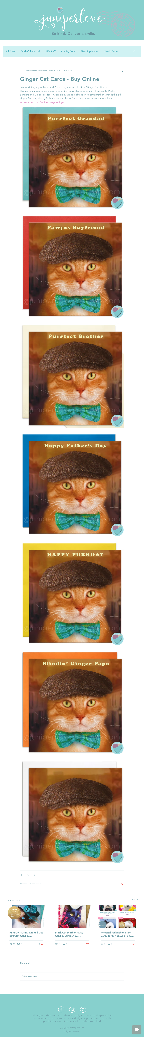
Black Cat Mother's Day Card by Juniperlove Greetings (69, 934)
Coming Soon (68, 51)
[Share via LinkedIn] (35, 875)
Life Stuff (51, 51)
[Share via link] (42, 875)
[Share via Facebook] (21, 875)
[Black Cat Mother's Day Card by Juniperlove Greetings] (72, 916)
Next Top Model (89, 51)
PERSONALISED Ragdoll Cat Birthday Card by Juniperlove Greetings (26, 934)
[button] (134, 51)
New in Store (111, 51)
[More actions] (122, 70)
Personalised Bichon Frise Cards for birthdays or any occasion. (116, 934)
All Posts (10, 51)
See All (135, 899)
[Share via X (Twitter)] (28, 875)
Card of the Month (30, 51)
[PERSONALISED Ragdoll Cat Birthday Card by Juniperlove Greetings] (26, 916)
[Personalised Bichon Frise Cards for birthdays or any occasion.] (117, 916)
